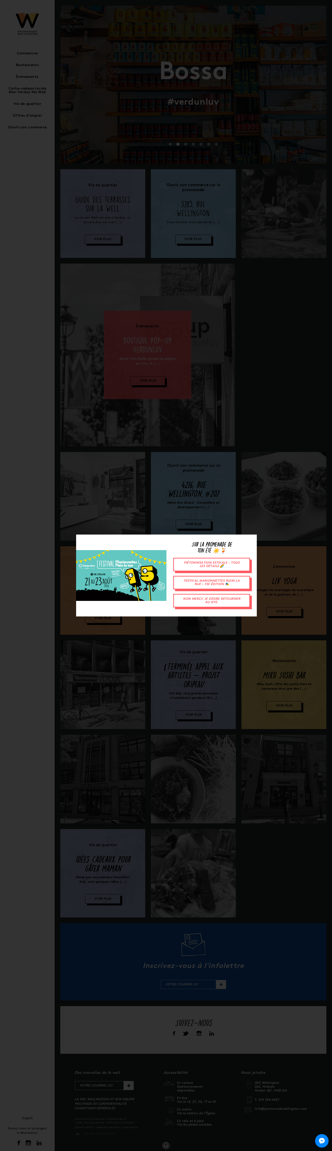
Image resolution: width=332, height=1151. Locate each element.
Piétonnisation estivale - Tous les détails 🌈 (211, 564)
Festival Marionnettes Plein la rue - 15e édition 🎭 (212, 582)
